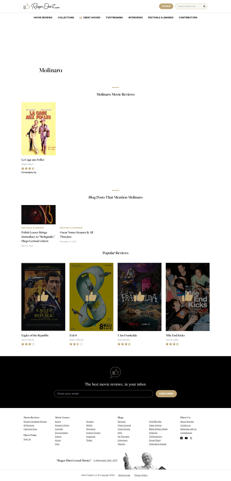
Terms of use (124, 475)
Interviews (135, 17)
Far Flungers (123, 436)
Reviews (122, 421)
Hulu (57, 444)
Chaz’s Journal (124, 425)
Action (58, 421)
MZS (120, 433)
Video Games (155, 425)
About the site (187, 421)
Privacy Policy (140, 475)
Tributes (121, 444)
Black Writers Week (158, 429)
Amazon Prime (62, 425)
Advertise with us (188, 429)
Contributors (188, 17)
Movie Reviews (43, 17)
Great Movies (91, 17)
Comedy (59, 429)
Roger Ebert (155, 440)
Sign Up (27, 439)
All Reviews (29, 425)
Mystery (90, 421)
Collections (66, 17)
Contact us (185, 425)
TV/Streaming (114, 17)
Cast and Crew (30, 429)
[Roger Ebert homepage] (42, 6)
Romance (90, 429)
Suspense (90, 436)
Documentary (61, 433)
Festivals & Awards (161, 17)
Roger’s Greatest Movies (35, 421)
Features (153, 433)
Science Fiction (93, 433)
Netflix (89, 425)
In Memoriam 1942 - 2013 (105, 460)
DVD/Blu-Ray (155, 421)
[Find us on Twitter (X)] (191, 438)
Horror (58, 440)
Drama (58, 436)
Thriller (89, 440)
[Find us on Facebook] (181, 438)
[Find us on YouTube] (186, 438)
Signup (166, 6)
